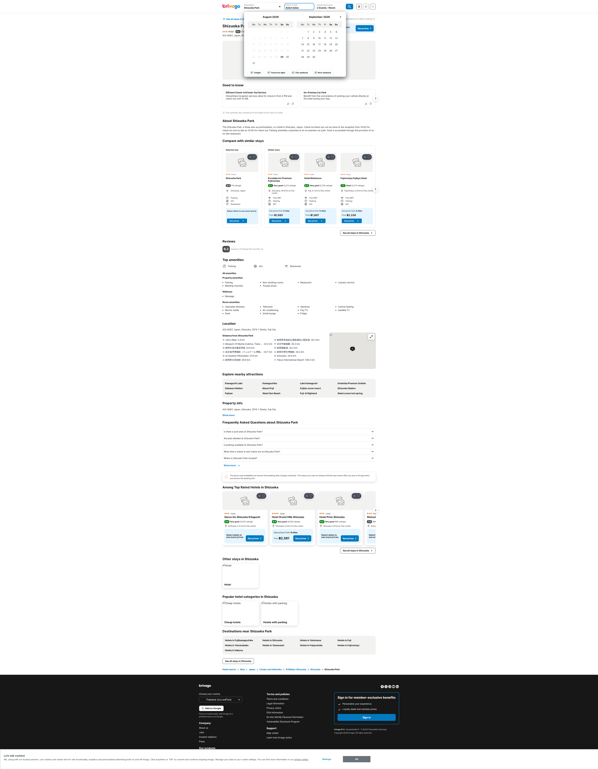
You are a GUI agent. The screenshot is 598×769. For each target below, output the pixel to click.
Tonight (257, 72)
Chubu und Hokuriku (270, 669)
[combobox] (263, 7)
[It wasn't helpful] (293, 104)
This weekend (301, 72)
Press (202, 741)
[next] (340, 17)
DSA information (275, 712)
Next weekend (324, 72)
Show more (228, 415)
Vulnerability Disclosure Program (283, 721)
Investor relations (208, 737)
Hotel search (229, 669)
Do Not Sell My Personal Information (285, 717)
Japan (252, 669)
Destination (249, 5)
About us (203, 727)
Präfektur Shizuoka (296, 669)
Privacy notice (274, 708)
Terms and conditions (277, 699)
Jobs (201, 732)
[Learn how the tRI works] (262, 249)
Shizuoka (315, 669)
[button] (242, 162)
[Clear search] (280, 6)
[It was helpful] (288, 104)
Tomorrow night (278, 72)
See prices (363, 28)
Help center (272, 733)
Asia (242, 669)
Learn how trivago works (279, 737)
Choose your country (209, 694)
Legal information (275, 703)
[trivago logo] (231, 6)
